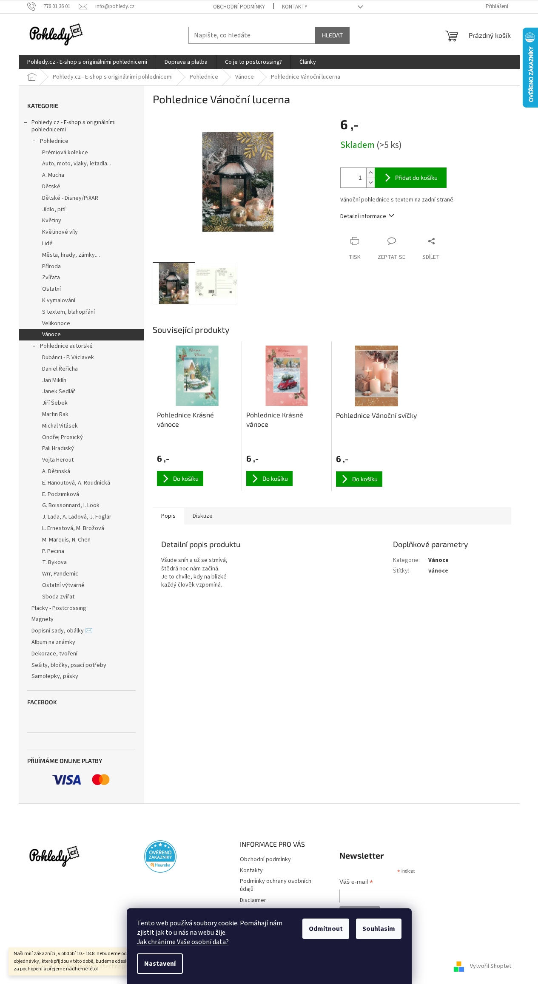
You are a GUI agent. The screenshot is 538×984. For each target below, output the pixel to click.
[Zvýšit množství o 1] (370, 173)
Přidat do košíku (416, 177)
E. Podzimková (60, 494)
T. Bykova (54, 562)
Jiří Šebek (55, 403)
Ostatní (51, 289)
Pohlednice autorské (66, 346)
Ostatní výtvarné (63, 585)
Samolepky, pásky (54, 676)
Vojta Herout (58, 460)
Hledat (332, 35)
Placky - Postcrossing (58, 608)
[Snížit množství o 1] (370, 182)
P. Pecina (53, 551)
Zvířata (51, 277)
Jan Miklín (54, 380)
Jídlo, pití (53, 209)
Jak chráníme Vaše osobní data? (183, 942)
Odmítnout (326, 928)
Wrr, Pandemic (60, 574)
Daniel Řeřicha (60, 369)
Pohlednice (54, 141)
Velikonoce (56, 323)
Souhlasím (378, 928)
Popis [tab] (168, 516)
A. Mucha (53, 175)
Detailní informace (363, 216)
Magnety (42, 619)
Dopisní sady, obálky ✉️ (61, 631)
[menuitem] (87, 62)
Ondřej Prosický (62, 437)
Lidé (47, 243)
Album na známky (53, 642)
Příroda (51, 266)
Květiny (51, 220)
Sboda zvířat (58, 597)
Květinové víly (60, 232)
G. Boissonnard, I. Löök (71, 505)
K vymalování (58, 300)
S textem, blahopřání (68, 312)
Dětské (51, 186)
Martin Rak (55, 414)
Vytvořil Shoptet (490, 966)
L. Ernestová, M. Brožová (73, 528)
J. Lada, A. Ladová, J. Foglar (76, 517)
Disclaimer (253, 900)
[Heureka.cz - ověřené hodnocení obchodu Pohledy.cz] (160, 856)
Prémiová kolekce (65, 152)
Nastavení (160, 963)
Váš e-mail (356, 882)
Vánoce (51, 334)
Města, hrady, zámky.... (71, 255)
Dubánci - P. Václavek (68, 357)
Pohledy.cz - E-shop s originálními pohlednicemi (73, 126)
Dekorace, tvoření (54, 653)
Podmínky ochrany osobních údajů (275, 885)
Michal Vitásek (60, 426)
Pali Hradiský (58, 448)
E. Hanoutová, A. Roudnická (76, 483)
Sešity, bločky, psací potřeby (68, 665)
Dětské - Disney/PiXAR (70, 198)
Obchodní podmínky (239, 7)
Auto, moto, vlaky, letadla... (76, 163)
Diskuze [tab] (203, 516)
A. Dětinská (56, 471)
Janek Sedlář (58, 391)
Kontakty (294, 7)
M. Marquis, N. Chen (66, 540)
